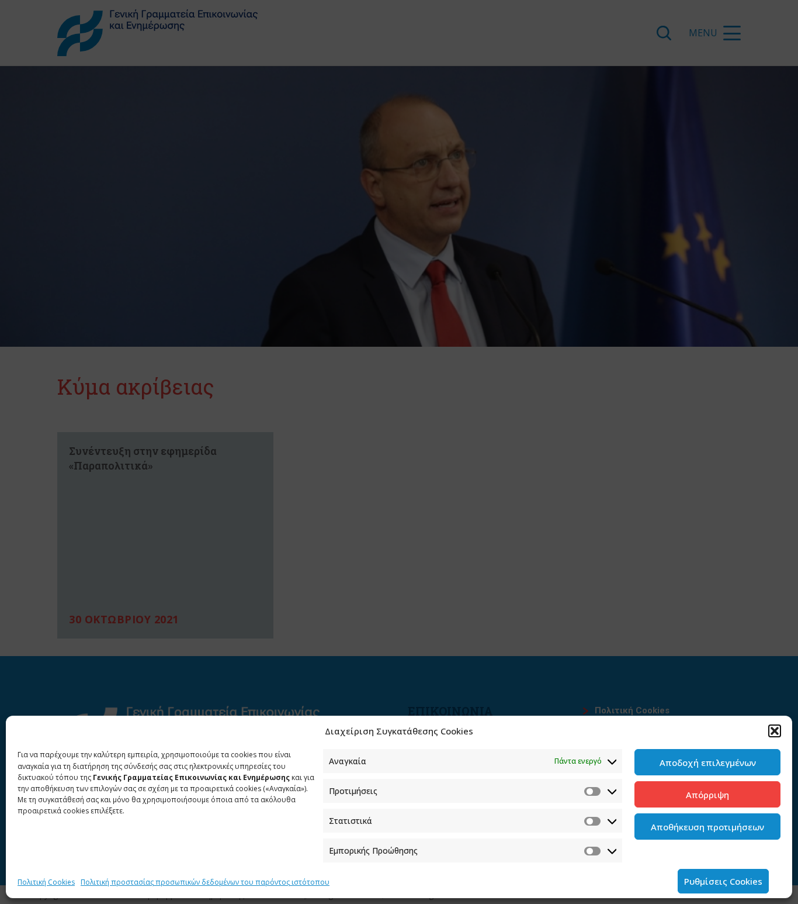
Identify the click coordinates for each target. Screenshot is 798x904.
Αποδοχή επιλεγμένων (708, 762)
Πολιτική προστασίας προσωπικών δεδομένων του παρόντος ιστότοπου (205, 882)
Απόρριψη (707, 795)
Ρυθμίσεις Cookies (723, 881)
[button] (774, 731)
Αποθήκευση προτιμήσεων (707, 827)
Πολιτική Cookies (46, 882)
